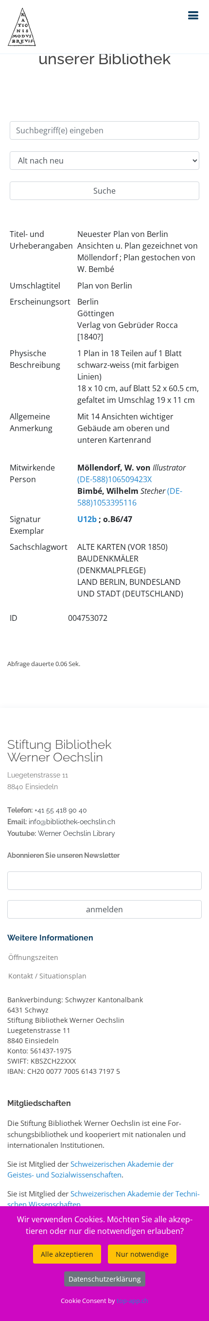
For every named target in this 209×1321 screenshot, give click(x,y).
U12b (87, 519)
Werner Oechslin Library (76, 833)
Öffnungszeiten (33, 957)
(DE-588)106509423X (114, 479)
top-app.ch (132, 1300)
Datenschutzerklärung (105, 1279)
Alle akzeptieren (67, 1254)
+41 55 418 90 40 (61, 810)
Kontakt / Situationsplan (47, 975)
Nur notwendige (142, 1254)
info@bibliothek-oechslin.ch (72, 822)
